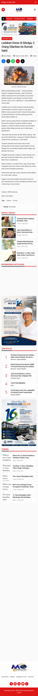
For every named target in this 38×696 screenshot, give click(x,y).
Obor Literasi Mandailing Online (23, 476)
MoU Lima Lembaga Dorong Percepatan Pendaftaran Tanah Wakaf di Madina (23, 487)
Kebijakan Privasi (21, 677)
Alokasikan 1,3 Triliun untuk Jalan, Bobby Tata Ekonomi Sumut (26, 255)
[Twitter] (26, 683)
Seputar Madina (21, 359)
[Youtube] (23, 683)
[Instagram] (15, 683)
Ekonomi (13, 359)
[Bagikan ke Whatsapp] (13, 61)
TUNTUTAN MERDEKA (18, 383)
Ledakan (8, 200)
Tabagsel (30, 19)
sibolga (15, 200)
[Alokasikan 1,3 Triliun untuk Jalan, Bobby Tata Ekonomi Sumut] (9, 256)
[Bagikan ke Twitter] (8, 61)
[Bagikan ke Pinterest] (18, 61)
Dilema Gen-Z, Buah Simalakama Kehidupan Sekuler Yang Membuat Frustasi (23, 458)
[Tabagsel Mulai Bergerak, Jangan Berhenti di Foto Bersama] (9, 244)
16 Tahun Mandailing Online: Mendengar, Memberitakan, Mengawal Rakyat (22, 497)
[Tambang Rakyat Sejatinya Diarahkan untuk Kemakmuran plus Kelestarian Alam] (9, 222)
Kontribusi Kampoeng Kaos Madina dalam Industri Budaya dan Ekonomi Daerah (22, 357)
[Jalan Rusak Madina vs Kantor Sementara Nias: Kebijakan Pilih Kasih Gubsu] (9, 233)
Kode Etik (31, 677)
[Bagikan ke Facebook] (4, 61)
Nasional (9, 19)
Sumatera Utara (19, 19)
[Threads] (19, 683)
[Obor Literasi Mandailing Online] (7, 478)
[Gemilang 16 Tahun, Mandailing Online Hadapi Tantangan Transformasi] (7, 468)
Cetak (34, 56)
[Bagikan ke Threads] (23, 61)
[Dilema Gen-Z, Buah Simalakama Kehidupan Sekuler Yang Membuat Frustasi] (7, 458)
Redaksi (12, 677)
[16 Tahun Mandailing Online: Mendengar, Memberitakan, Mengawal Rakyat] (7, 498)
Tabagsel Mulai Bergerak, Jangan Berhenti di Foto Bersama (25, 244)
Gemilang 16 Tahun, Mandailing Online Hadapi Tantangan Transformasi (23, 468)
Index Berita (5, 677)
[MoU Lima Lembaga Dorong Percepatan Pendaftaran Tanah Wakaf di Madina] (7, 487)
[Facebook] (11, 683)
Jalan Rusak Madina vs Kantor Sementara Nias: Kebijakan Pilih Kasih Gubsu (26, 232)
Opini (12, 385)
